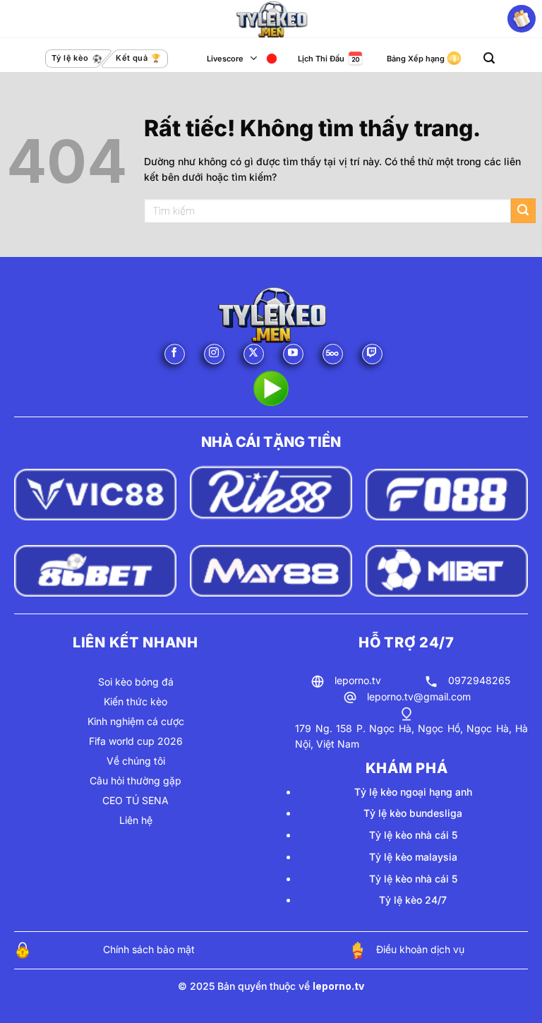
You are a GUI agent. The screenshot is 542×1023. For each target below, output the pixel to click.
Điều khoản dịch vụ (420, 949)
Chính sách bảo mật (149, 949)
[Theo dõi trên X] (253, 354)
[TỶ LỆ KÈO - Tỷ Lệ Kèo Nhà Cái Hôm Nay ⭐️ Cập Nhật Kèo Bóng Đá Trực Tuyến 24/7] (271, 19)
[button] (489, 58)
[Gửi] (523, 210)
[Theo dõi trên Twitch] (372, 354)
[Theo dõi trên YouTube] (293, 354)
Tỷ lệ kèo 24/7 (413, 900)
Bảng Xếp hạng (416, 59)
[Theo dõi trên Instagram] (214, 354)
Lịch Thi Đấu (321, 59)
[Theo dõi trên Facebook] (174, 354)
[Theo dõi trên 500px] (333, 354)
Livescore (225, 59)
